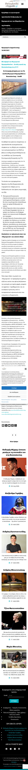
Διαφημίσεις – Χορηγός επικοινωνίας (14, 708)
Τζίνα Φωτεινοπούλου (14, 740)
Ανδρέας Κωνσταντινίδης (14, 735)
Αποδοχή (14, 388)
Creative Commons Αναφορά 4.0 (10, 766)
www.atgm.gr (5, 412)
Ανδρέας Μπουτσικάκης (14, 737)
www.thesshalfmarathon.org (18, 410)
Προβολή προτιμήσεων (14, 396)
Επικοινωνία (23, 399)
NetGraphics (14, 762)
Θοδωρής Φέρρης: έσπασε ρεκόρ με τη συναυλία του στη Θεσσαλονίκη (14, 729)
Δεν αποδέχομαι (14, 392)
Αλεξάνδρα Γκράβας (15, 733)
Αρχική (3, 28)
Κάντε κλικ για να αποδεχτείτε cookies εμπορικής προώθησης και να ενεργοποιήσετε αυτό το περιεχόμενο (14, 306)
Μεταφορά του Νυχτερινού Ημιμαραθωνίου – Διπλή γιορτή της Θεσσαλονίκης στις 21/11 (14, 64)
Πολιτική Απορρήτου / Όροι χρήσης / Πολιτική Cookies (14, 713)
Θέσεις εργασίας (15, 710)
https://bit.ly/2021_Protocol (9, 130)
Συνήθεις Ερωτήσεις (15, 717)
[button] (25, 369)
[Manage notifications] (24, 760)
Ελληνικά (17, 0)
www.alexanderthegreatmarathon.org (11, 414)
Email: (6, 695)
